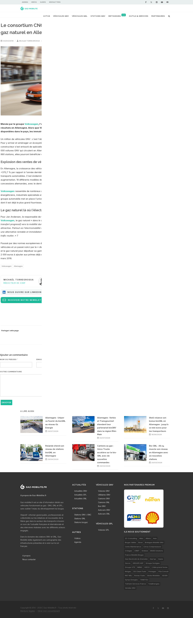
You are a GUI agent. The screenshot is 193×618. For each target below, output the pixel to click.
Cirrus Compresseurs (152, 547)
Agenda (25, 2)
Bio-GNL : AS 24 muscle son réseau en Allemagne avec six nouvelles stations (158, 452)
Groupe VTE (130, 567)
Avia (155, 538)
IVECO (147, 567)
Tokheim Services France (135, 584)
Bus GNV (102, 506)
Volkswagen (31, 124)
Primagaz (152, 571)
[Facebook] (145, 2)
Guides (43, 2)
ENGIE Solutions (156, 551)
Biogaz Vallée (130, 542)
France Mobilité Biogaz (134, 555)
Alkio (141, 538)
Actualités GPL (80, 495)
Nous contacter (29, 559)
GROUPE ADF (138, 563)
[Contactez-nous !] (167, 2)
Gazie (160, 559)
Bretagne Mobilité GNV (154, 542)
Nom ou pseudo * (9, 359)
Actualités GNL (80, 498)
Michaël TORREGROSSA (29, 41)
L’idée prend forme (159, 567)
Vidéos (34, 2)
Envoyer (6, 402)
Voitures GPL (103, 530)
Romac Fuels (139, 575)
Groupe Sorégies (153, 563)
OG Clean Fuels (139, 571)
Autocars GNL (104, 514)
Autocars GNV (104, 510)
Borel (140, 542)
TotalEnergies (153, 584)
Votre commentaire (11, 372)
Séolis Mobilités (153, 575)
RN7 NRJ (128, 575)
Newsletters (55, 2)
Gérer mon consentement (49, 611)
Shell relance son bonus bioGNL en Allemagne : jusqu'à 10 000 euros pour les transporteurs (158, 424)
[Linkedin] (156, 2)
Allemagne (18, 266)
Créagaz (128, 551)
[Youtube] (162, 2)
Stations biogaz (81, 522)
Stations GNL (79, 518)
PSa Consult (163, 571)
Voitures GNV (104, 491)
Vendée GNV (130, 588)
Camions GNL (103, 502)
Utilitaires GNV (104, 495)
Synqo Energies (131, 580)
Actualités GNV (80, 491)
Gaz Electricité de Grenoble (136, 559)
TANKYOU (144, 580)
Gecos (127, 563)
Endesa (145, 551)
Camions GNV (104, 498)
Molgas (128, 571)
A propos (26, 555)
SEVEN (164, 575)
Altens (148, 538)
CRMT (136, 551)
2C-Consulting (131, 538)
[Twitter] (151, 2)
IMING (139, 567)
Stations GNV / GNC (82, 515)
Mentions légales (27, 611)
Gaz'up (153, 559)
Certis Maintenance (133, 547)
